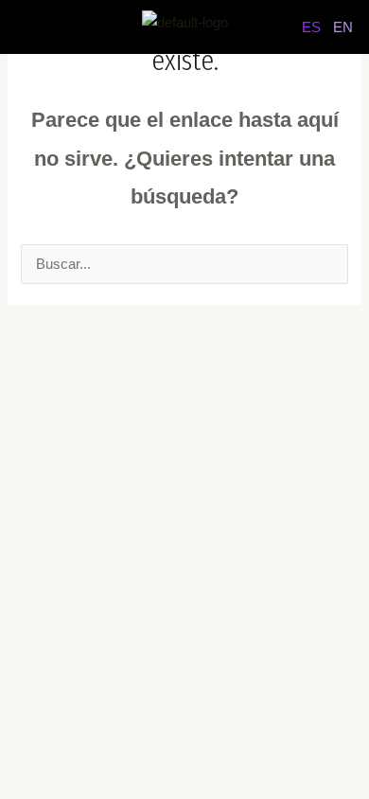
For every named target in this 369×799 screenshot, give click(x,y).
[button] (46, 26)
